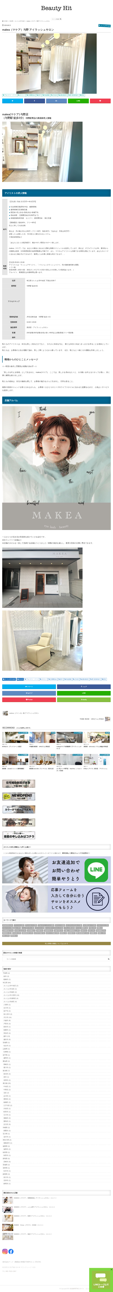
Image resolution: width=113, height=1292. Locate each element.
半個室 (40, 930)
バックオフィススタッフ (54, 928)
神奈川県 (7, 1140)
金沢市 (7, 1137)
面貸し (101, 933)
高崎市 (7, 1162)
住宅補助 (31, 930)
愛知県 (6, 1061)
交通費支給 (53, 679)
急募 (84, 930)
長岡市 (7, 1080)
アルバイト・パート (32, 679)
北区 (6, 1093)
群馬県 (6, 1158)
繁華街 (63, 933)
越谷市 (7, 1039)
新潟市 (7, 1074)
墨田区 (7, 1099)
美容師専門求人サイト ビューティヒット (83, 1288)
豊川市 (7, 1067)
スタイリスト (102, 925)
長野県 (6, 1168)
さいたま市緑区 (10, 1001)
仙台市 (7, 1045)
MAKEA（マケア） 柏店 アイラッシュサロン (33, 1234)
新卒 (61, 679)
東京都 (7, 1083)
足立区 (7, 1124)
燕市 (6, 1077)
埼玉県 (21, 679)
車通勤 (93, 933)
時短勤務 (68, 679)
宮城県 (6, 1042)
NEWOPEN (7, 925)
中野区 (7, 1090)
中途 (92, 928)
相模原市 (8, 1143)
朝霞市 (7, 1030)
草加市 (7, 1033)
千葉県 (6, 973)
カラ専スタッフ (90, 925)
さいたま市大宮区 (11, 995)
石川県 (6, 1134)
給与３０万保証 (52, 933)
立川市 (7, 1115)
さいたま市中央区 (10, 679)
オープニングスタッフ (74, 925)
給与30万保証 (39, 933)
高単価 (14, 936)
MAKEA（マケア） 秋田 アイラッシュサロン (33, 1216)
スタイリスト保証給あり (11, 928)
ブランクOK (69, 928)
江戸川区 (8, 1105)
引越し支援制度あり (72, 930)
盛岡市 (7, 1058)
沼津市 (7, 1180)
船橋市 (7, 979)
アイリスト (19, 925)
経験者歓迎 (85, 679)
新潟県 (6, 1071)
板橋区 (7, 1102)
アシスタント (31, 925)
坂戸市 (7, 1011)
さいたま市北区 (10, 989)
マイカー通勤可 (81, 928)
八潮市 (7, 1005)
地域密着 (49, 930)
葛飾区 (7, 1118)
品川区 (7, 1096)
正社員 (77, 679)
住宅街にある (20, 930)
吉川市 (7, 1008)
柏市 (6, 976)
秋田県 (6, 1152)
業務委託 (7, 933)
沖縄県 (6, 1127)
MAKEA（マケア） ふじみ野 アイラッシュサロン (34, 1207)
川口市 (7, 1017)
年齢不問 (59, 930)
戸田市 (7, 1024)
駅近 (104, 679)
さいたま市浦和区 (11, 998)
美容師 (71, 933)
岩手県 (6, 1055)
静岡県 (6, 1174)
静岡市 (7, 1183)
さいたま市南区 (10, 992)
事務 (99, 928)
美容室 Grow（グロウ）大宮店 (28, 1225)
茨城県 (6, 1165)
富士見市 (8, 1014)
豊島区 (7, 1121)
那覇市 (7, 1130)
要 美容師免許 (96, 679)
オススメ (44, 679)
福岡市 (7, 1149)
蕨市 (7, 1036)
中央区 (7, 1086)
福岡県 (6, 1146)
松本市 (7, 1171)
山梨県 (6, 1049)
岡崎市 (7, 1064)
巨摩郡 (7, 1052)
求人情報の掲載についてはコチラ (56, 943)
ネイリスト (39, 928)
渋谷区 (7, 1108)
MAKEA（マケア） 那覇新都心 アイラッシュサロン (35, 1198)
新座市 (7, 1027)
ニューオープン (27, 928)
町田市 (7, 1112)
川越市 (7, 1020)
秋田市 (7, 1155)
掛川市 (7, 1177)
